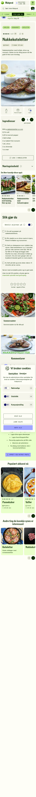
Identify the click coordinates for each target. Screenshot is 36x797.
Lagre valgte (18, 422)
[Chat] (32, 8)
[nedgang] (23, 119)
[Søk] (3, 8)
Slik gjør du (18, 14)
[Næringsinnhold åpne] (18, 166)
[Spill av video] (18, 344)
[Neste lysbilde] (33, 210)
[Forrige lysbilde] (29, 210)
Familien (6, 27)
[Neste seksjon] (33, 14)
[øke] (31, 119)
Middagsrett (15, 27)
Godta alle (18, 427)
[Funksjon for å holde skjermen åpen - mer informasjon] (24, 224)
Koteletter (25, 27)
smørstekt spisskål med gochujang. (14, 275)
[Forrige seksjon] (2, 14)
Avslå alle (18, 416)
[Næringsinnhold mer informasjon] (20, 166)
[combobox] (15, 8)
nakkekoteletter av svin (15, 129)
